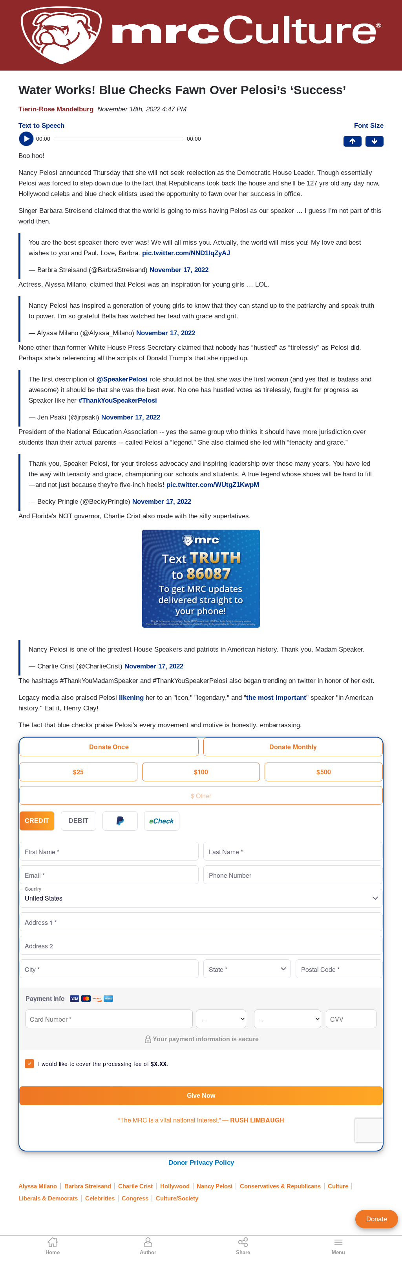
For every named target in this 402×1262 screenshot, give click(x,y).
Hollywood (175, 1186)
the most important (276, 697)
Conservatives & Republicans (280, 1186)
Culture (338, 1186)
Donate (376, 1219)
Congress (135, 1198)
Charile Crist (135, 1186)
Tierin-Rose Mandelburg (55, 109)
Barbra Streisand (87, 1186)
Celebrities (100, 1198)
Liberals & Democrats (48, 1198)
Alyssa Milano (37, 1186)
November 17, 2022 (179, 270)
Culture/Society (177, 1198)
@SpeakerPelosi (122, 379)
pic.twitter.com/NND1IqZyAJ (186, 253)
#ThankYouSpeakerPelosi (118, 400)
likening (131, 697)
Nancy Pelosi (214, 1186)
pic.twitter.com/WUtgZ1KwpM (212, 484)
